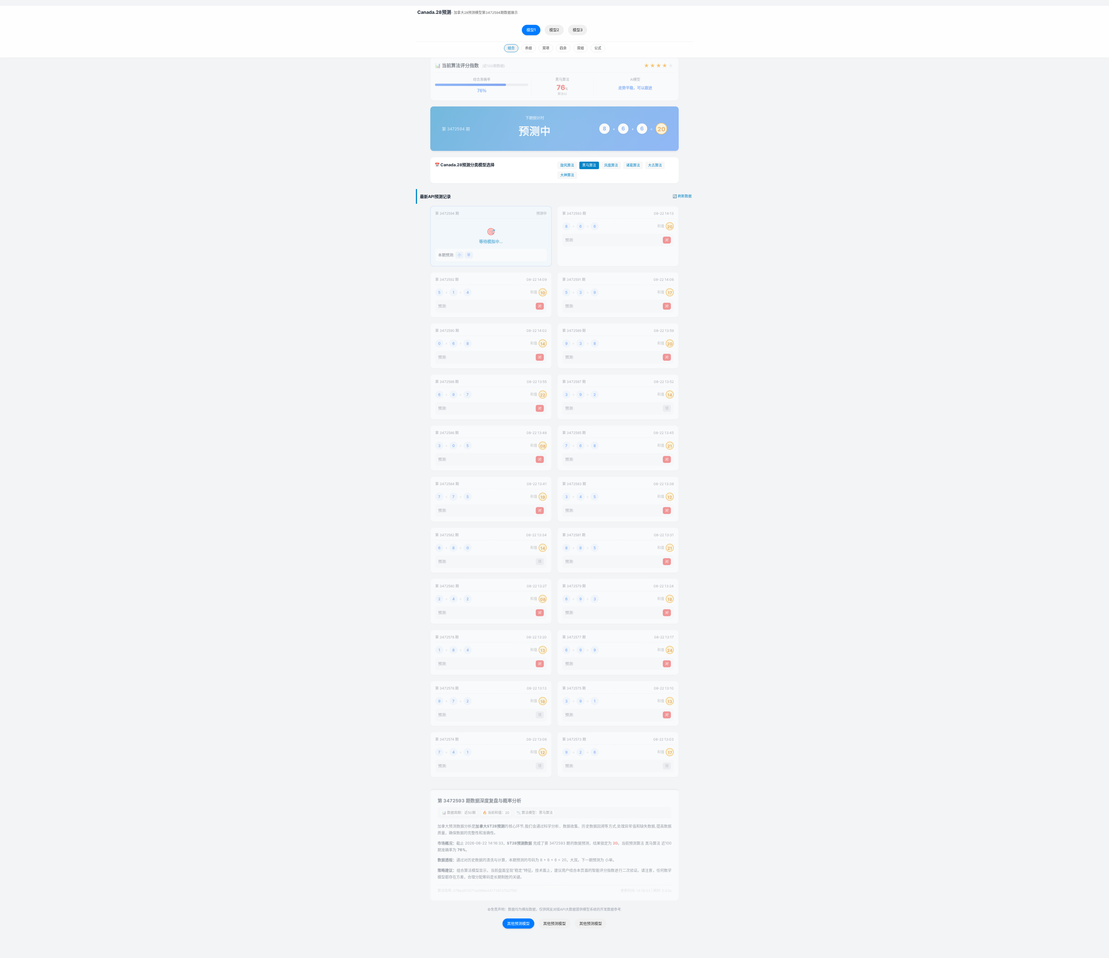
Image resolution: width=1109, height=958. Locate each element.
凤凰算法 (611, 165)
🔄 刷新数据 (682, 196)
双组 (580, 48)
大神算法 (567, 175)
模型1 (531, 29)
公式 (597, 48)
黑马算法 (589, 165)
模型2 (554, 29)
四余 (563, 48)
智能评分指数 (603, 871)
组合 (511, 48)
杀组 (528, 48)
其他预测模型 (518, 923)
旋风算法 (567, 165)
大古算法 (655, 165)
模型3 (578, 29)
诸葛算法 (633, 165)
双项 (545, 48)
